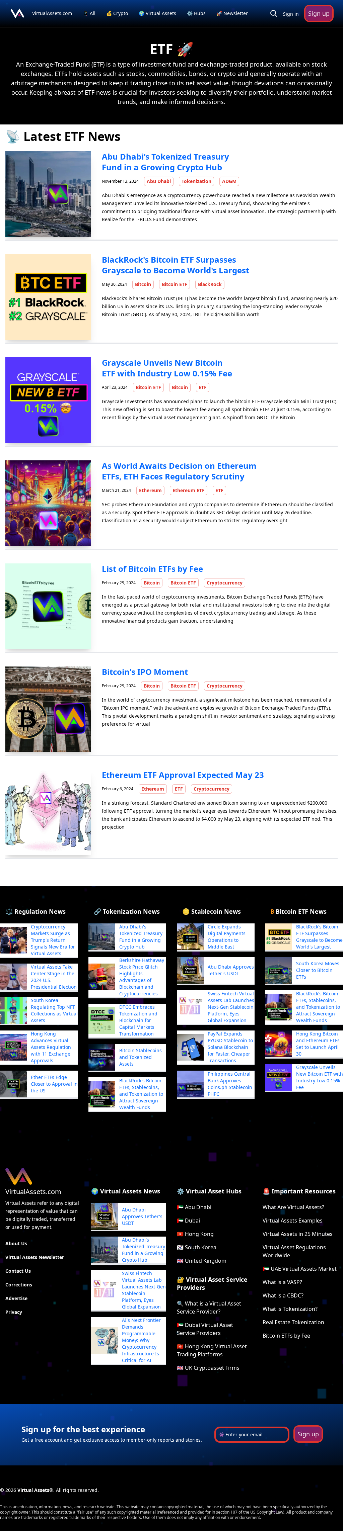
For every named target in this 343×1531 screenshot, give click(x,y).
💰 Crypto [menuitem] (117, 13)
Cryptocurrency (225, 582)
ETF (203, 387)
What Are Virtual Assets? (293, 1207)
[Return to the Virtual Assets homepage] (17, 13)
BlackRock (210, 284)
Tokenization (196, 181)
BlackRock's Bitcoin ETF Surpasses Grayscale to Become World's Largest (175, 265)
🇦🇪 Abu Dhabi (194, 1207)
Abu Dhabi (159, 181)
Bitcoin (143, 284)
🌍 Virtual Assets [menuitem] (158, 13)
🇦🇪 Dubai (188, 1220)
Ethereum (150, 490)
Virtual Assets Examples (293, 1220)
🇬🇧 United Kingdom (201, 1260)
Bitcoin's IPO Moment (145, 671)
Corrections (18, 1284)
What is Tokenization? (290, 1309)
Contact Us (18, 1271)
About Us (16, 1243)
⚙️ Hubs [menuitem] (196, 13)
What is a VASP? (282, 1282)
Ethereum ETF (189, 490)
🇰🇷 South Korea (196, 1247)
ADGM (229, 181)
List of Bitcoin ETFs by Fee (152, 568)
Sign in (291, 14)
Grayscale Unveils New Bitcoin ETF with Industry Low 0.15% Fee (167, 368)
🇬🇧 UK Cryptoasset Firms (208, 1367)
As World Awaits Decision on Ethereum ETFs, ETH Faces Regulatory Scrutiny (179, 471)
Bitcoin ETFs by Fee (286, 1335)
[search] (274, 13)
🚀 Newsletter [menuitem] (232, 13)
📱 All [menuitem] (90, 13)
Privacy (13, 1312)
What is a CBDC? (283, 1295)
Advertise (16, 1298)
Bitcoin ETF (174, 284)
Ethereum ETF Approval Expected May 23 (183, 774)
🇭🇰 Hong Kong (195, 1234)
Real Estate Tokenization (293, 1322)
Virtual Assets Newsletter (34, 1257)
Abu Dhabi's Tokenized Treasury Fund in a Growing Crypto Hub (165, 162)
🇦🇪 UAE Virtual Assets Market (300, 1268)
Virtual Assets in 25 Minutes (298, 1234)
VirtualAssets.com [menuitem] (52, 13)
